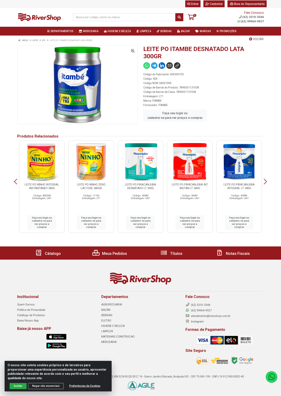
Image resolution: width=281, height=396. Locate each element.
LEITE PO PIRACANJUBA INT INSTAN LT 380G (190, 186)
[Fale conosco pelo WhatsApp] (271, 377)
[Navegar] (15, 181)
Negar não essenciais (46, 385)
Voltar (258, 39)
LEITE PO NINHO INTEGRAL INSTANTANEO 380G (42, 186)
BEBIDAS (106, 315)
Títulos (175, 253)
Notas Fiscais (237, 253)
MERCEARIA (109, 342)
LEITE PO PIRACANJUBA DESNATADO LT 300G (140, 186)
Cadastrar (216, 4)
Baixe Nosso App (28, 320)
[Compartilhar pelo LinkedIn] (162, 65)
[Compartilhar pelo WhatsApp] (146, 65)
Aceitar (18, 385)
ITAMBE (157, 100)
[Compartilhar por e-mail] (169, 65)
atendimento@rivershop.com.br (210, 316)
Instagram (197, 321)
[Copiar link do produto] (177, 65)
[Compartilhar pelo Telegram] (154, 65)
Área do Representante (249, 4)
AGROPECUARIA (111, 304)
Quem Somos (26, 304)
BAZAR (105, 310)
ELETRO (106, 320)
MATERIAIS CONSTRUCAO (118, 336)
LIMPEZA (107, 331)
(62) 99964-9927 (252, 21)
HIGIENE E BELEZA (113, 326)
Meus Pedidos (114, 253)
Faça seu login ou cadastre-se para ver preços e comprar (175, 115)
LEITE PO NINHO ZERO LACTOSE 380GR (91, 186)
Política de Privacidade (31, 310)
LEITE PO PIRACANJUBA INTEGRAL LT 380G (239, 186)
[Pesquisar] (179, 17)
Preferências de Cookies (84, 385)
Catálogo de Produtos (31, 315)
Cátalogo (52, 253)
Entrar (195, 4)
